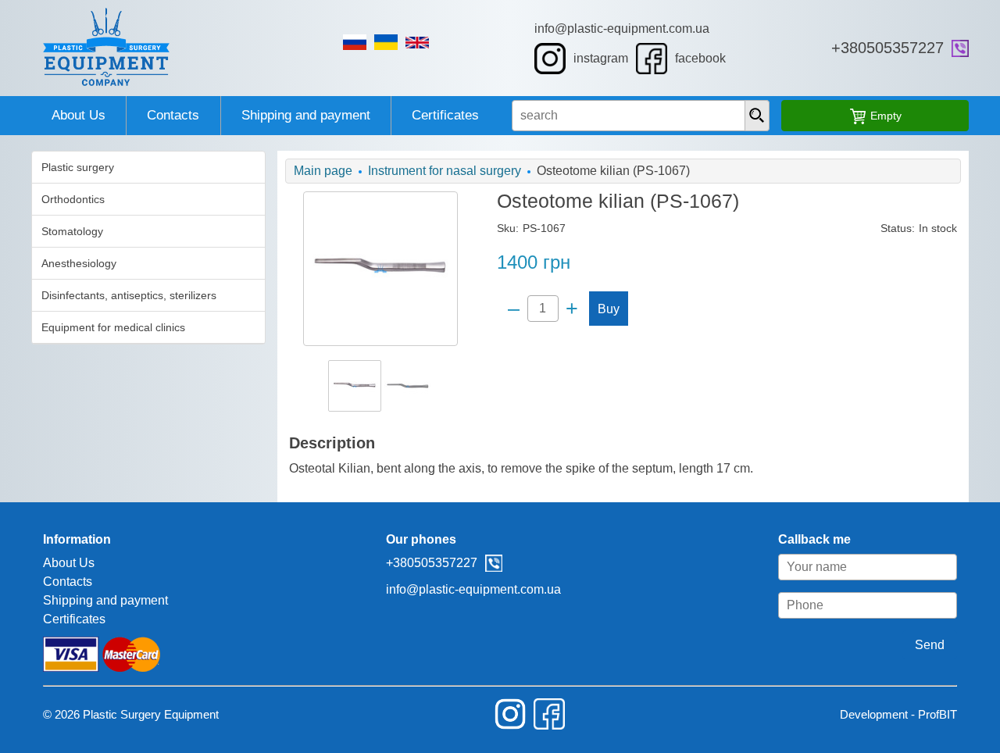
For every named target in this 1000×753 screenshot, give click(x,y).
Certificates (445, 115)
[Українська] (386, 42)
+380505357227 (887, 47)
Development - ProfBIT (898, 714)
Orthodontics (73, 199)
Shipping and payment (305, 115)
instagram (600, 58)
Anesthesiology (78, 263)
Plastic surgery (77, 167)
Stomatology (72, 231)
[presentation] (757, 115)
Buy (609, 309)
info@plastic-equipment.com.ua (621, 28)
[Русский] (354, 42)
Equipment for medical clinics (113, 327)
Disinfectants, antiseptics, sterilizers (128, 295)
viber (960, 48)
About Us (78, 115)
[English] (417, 42)
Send (930, 644)
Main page (323, 170)
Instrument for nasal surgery (444, 170)
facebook (700, 58)
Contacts (173, 115)
